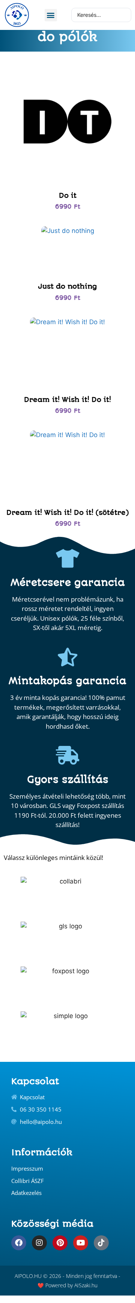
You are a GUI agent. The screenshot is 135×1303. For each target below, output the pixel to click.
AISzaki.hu (86, 1285)
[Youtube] (80, 1242)
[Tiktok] (101, 1242)
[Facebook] (18, 1242)
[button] (51, 15)
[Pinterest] (60, 1242)
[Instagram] (39, 1242)
